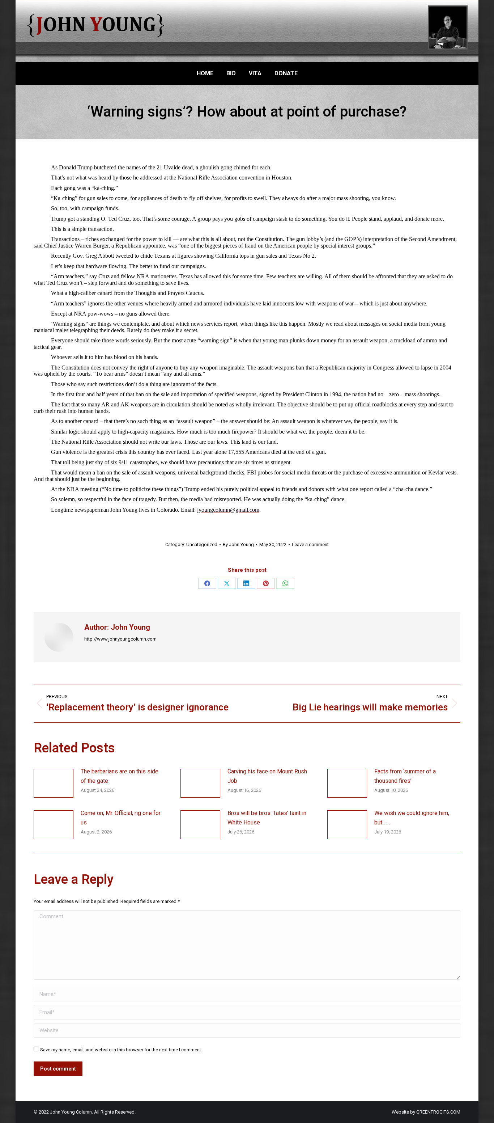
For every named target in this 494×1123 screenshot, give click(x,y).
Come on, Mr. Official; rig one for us (121, 818)
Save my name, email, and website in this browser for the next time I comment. (121, 1049)
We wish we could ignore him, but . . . (411, 818)
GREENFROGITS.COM (438, 1112)
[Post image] (53, 783)
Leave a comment (310, 544)
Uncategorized (201, 544)
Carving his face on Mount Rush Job (267, 776)
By (238, 544)
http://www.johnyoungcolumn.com (120, 639)
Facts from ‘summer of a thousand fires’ (405, 776)
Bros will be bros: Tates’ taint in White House (266, 818)
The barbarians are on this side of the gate (119, 776)
